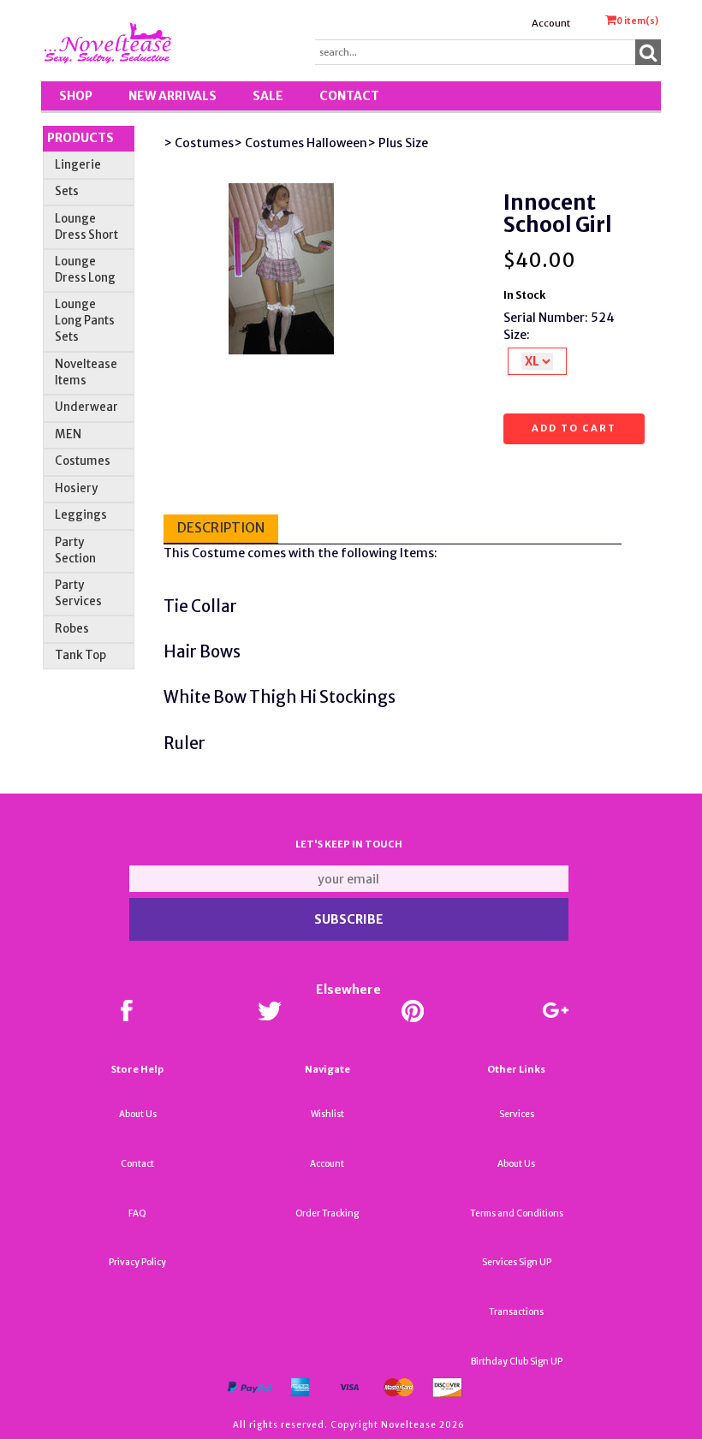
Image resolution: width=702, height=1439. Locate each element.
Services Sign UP (516, 1262)
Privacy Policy (137, 1262)
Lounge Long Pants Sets (85, 320)
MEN (68, 434)
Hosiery (76, 488)
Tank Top (80, 655)
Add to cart (574, 428)
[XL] (537, 361)
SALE (268, 96)
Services (516, 1114)
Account (551, 23)
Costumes (82, 461)
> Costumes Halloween (300, 143)
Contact (349, 96)
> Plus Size (397, 143)
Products (80, 138)
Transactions (516, 1311)
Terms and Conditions (516, 1213)
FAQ (137, 1213)
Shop (75, 96)
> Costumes (199, 143)
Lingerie (78, 165)
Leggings (81, 515)
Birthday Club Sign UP (516, 1361)
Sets (67, 191)
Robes (72, 628)
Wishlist (327, 1114)
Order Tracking (327, 1213)
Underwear (86, 407)
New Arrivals (172, 96)
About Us (138, 1114)
